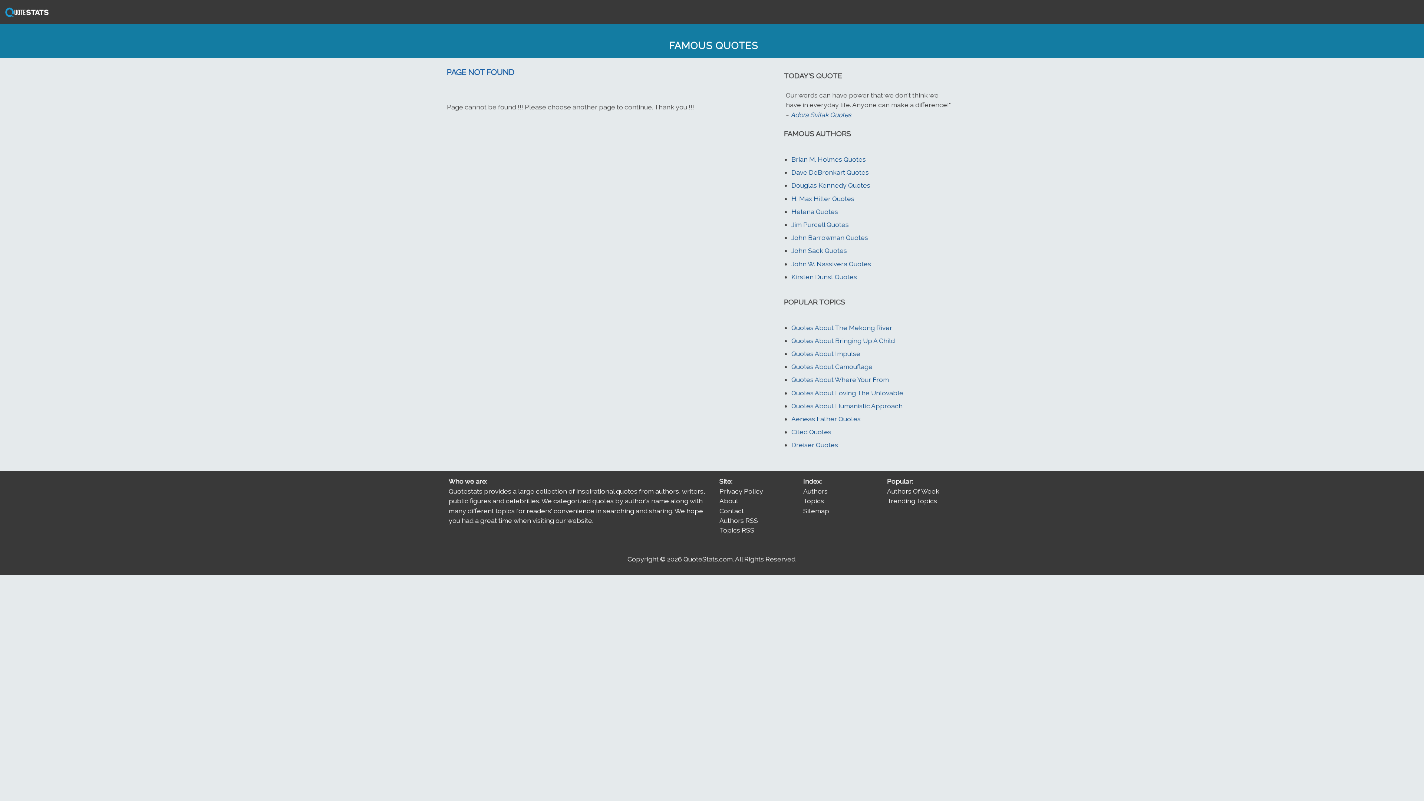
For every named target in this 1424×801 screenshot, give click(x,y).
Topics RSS (736, 530)
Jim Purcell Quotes (820, 224)
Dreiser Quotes (814, 445)
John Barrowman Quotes (829, 237)
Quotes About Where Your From (840, 379)
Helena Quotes (814, 211)
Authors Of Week (913, 491)
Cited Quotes (811, 432)
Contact (731, 511)
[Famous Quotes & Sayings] (25, 16)
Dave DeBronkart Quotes (830, 172)
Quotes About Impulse (825, 353)
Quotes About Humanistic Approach (847, 406)
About (728, 501)
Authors (815, 491)
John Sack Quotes (819, 250)
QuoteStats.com (708, 559)
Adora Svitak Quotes (821, 115)
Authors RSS (738, 520)
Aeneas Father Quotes (826, 419)
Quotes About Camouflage (832, 366)
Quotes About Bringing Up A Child (843, 341)
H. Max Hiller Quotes (822, 198)
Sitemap (816, 511)
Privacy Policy (741, 491)
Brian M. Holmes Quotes (828, 159)
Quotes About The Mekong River (841, 328)
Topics (813, 501)
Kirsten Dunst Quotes (824, 277)
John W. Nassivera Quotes (831, 264)
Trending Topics (912, 501)
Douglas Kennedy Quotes (830, 185)
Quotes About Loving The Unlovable (847, 393)
